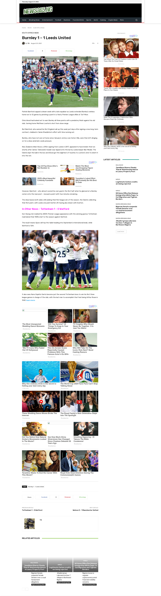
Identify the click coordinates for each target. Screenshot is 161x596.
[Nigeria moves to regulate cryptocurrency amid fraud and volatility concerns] (77, 574)
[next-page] (27, 589)
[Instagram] (129, 1)
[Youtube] (137, 1)
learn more (30, 300)
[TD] (24, 43)
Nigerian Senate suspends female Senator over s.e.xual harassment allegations (38, 577)
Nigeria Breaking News (38, 584)
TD (28, 43)
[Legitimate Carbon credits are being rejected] (60, 557)
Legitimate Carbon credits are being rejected (60, 568)
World (29, 28)
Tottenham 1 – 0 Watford (32, 510)
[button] (136, 20)
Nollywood (34, 562)
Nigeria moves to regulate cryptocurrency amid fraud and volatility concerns (89, 577)
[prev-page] (23, 589)
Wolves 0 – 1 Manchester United (85, 510)
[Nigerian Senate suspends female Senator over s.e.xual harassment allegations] (26, 574)
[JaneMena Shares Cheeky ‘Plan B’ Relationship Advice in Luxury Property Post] (34, 557)
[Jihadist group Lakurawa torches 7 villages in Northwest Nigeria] (51, 574)
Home (24, 28)
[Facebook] (127, 1)
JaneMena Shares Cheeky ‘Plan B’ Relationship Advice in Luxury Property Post (34, 567)
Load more (120, 231)
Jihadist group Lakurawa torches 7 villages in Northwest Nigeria (126, 223)
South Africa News (38, 28)
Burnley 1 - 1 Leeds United (36, 486)
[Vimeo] (135, 1)
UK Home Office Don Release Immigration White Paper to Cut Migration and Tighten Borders (86, 566)
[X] (132, 1)
